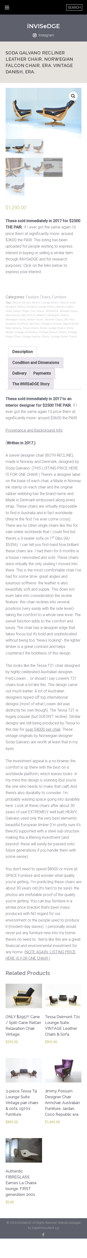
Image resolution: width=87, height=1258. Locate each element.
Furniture (59, 297)
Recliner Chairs (54, 319)
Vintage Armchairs (26, 332)
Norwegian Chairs (58, 315)
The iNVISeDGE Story (31, 384)
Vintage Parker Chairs (64, 336)
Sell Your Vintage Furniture (46, 323)
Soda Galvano (13, 328)
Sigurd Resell (71, 323)
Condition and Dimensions (35, 362)
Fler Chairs (37, 311)
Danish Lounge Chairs (45, 302)
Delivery (19, 373)
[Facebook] (43, 1235)
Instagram (46, 35)
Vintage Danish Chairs (52, 332)
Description (22, 351)
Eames (61, 306)
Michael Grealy (68, 311)
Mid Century (13, 315)
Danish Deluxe (21, 302)
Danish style (67, 302)
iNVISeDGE (43, 26)
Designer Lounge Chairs (40, 306)
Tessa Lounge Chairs (52, 328)
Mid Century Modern (34, 315)
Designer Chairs (15, 306)
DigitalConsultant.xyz (45, 1228)
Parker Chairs (35, 319)
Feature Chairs (38, 297)
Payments (42, 373)
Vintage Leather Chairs (35, 336)
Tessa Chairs (30, 328)
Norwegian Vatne (16, 319)
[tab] (22, 351)
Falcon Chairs (21, 311)
